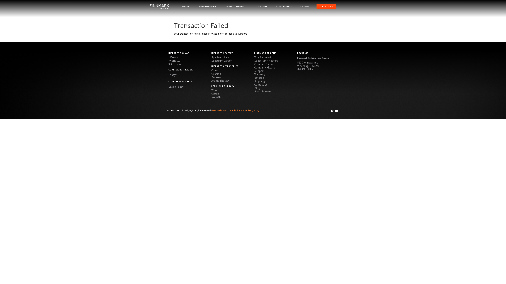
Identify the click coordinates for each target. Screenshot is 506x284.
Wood (214, 90)
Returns (259, 78)
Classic (215, 94)
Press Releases (263, 91)
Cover (214, 70)
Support (259, 71)
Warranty (259, 74)
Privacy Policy (252, 110)
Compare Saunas (264, 64)
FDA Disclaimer (219, 110)
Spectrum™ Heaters (266, 60)
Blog (257, 88)
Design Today (176, 86)
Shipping (259, 81)
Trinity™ (172, 75)
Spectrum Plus (220, 57)
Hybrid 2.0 (174, 60)
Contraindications (236, 110)
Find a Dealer (326, 6)
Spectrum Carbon (221, 60)
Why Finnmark (262, 57)
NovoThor (217, 97)
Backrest (216, 77)
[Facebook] (332, 111)
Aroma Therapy (220, 80)
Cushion (216, 74)
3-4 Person (174, 64)
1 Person (173, 57)
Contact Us (260, 84)
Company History (264, 67)
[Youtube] (336, 111)
